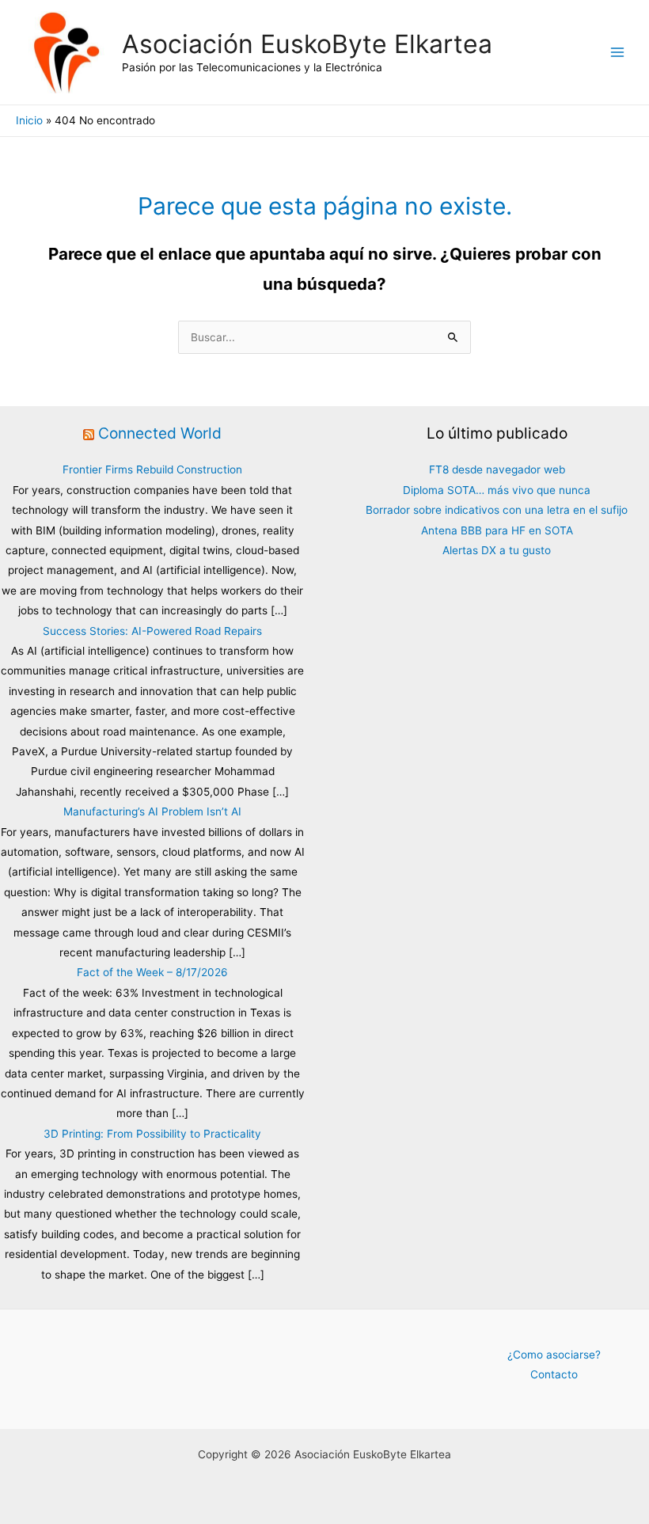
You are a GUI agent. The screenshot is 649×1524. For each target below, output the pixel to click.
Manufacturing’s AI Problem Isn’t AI (152, 811)
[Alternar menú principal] (618, 52)
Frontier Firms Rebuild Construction (152, 469)
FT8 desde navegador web (497, 469)
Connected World (160, 433)
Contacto (554, 1374)
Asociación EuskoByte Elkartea (307, 44)
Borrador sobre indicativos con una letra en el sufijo (497, 510)
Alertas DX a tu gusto (496, 550)
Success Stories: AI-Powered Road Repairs (152, 631)
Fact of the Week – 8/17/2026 (152, 972)
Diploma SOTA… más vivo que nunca (496, 490)
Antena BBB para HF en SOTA (497, 530)
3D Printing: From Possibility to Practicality (152, 1133)
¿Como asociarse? (554, 1354)
